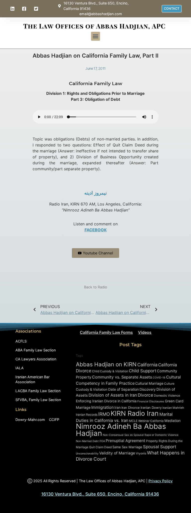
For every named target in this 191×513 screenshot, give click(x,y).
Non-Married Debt (87, 441)
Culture (169, 383)
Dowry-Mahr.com (30, 419)
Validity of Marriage (117, 453)
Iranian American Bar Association (32, 379)
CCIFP (54, 419)
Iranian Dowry (151, 408)
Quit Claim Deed (100, 447)
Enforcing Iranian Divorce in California (106, 401)
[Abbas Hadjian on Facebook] (24, 8)
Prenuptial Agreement (125, 440)
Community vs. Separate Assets (122, 377)
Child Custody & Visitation (110, 371)
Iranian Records (86, 414)
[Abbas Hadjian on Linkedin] (12, 8)
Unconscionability (87, 453)
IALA (19, 368)
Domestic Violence (167, 395)
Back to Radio (95, 287)
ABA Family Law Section (35, 350)
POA (102, 441)
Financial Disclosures (150, 401)
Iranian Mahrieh (173, 408)
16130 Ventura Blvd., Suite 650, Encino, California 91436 (100, 494)
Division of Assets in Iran (113, 395)
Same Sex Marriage (127, 447)
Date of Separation (123, 389)
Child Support (142, 370)
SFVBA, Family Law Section (38, 400)
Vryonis (141, 453)
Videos (144, 332)
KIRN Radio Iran (135, 413)
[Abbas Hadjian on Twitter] (36, 8)
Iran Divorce (130, 408)
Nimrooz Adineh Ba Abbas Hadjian (121, 430)
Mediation (172, 420)
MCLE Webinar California (146, 421)
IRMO (104, 414)
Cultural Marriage (149, 383)
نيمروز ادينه (95, 193)
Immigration (102, 407)
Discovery (148, 389)
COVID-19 (159, 377)
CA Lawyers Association (35, 359)
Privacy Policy (160, 481)
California (147, 364)
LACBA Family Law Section (37, 391)
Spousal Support (159, 446)
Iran (117, 407)
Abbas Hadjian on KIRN (106, 364)
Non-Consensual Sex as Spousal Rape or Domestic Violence (140, 435)
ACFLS (21, 341)
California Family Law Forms (106, 332)
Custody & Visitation (91, 389)
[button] (95, 36)
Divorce (145, 395)
